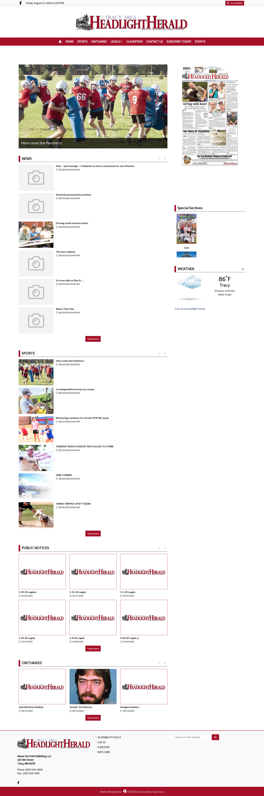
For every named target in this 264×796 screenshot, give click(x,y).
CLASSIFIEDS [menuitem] (134, 41)
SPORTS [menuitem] (82, 41)
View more (93, 338)
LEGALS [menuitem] (116, 41)
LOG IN (101, 742)
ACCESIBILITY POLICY (109, 737)
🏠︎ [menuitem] (60, 41)
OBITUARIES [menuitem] (99, 41)
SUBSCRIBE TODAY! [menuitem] (179, 41)
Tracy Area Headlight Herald (189, 320)
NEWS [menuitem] (70, 41)
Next (165, 106)
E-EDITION (103, 747)
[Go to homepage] (132, 22)
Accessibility (237, 3)
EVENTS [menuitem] (200, 41)
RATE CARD (104, 752)
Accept (253, 791)
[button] (243, 281)
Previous (21, 106)
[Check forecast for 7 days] (189, 299)
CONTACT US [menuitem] (154, 41)
